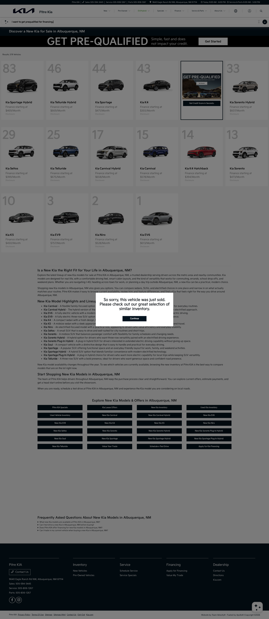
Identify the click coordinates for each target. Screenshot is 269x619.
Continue (134, 318)
